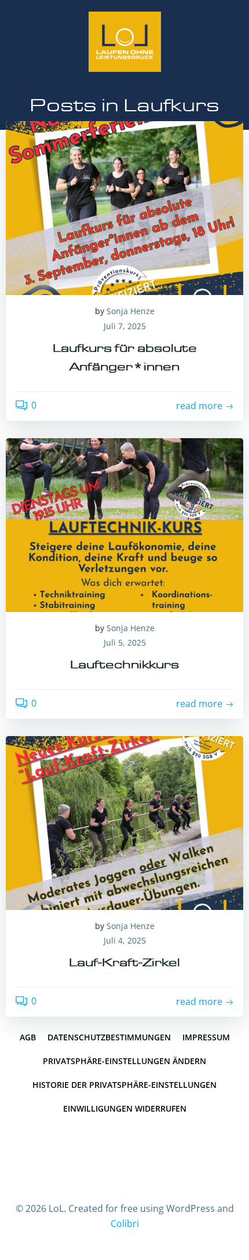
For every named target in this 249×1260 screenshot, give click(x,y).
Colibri (125, 1223)
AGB (28, 1037)
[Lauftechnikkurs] (124, 524)
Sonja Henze (131, 310)
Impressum (206, 1037)
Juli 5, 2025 (125, 642)
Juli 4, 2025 (125, 940)
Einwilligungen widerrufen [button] (124, 1108)
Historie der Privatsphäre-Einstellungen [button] (124, 1084)
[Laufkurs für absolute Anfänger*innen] (124, 207)
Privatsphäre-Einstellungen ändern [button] (124, 1060)
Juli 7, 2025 (125, 326)
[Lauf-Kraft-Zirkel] (124, 821)
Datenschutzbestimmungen (109, 1037)
